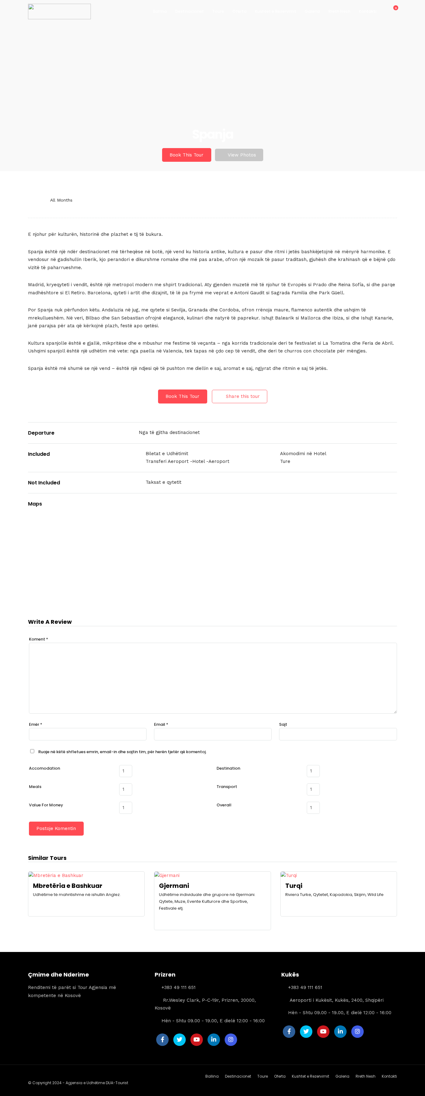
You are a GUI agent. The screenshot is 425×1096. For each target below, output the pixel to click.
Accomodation (44, 768)
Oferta (239, 11)
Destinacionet (189, 11)
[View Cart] (392, 11)
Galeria (312, 11)
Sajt (283, 724)
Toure (218, 11)
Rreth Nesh (339, 11)
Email (161, 724)
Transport (227, 787)
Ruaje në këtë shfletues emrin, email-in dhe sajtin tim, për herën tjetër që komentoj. (122, 752)
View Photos (242, 155)
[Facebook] (162, 1039)
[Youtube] (196, 1039)
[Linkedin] (214, 1039)
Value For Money (46, 805)
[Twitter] (179, 1039)
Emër (35, 724)
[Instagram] (231, 1039)
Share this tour (243, 396)
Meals (35, 787)
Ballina (160, 11)
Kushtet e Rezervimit (275, 11)
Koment (38, 639)
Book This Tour (186, 155)
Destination (228, 768)
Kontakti (367, 11)
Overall (224, 805)
